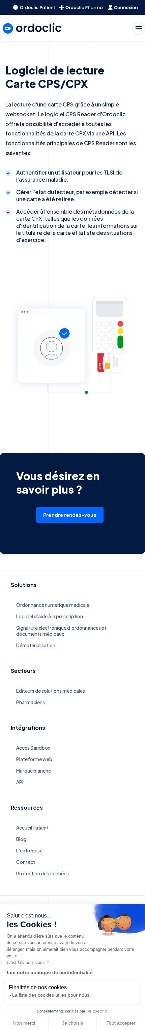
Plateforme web (34, 759)
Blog (21, 839)
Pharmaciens (30, 702)
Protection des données (42, 873)
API (19, 782)
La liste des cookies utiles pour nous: (51, 995)
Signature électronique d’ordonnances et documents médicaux (61, 631)
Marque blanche (33, 771)
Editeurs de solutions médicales (50, 691)
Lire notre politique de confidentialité (50, 972)
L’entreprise (29, 850)
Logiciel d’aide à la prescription (49, 616)
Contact (25, 862)
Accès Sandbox (33, 748)
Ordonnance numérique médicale (52, 605)
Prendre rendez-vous (69, 515)
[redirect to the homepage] (34, 7)
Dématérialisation (35, 645)
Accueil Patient (32, 827)
